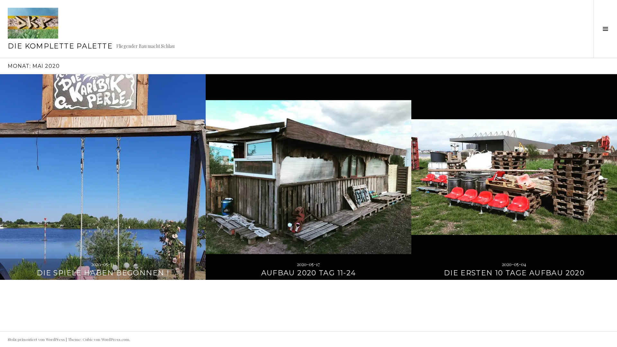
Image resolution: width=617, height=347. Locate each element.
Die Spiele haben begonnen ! (103, 273)
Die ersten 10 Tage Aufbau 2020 (514, 273)
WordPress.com (115, 339)
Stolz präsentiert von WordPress (36, 339)
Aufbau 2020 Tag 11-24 (308, 273)
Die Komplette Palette (60, 46)
